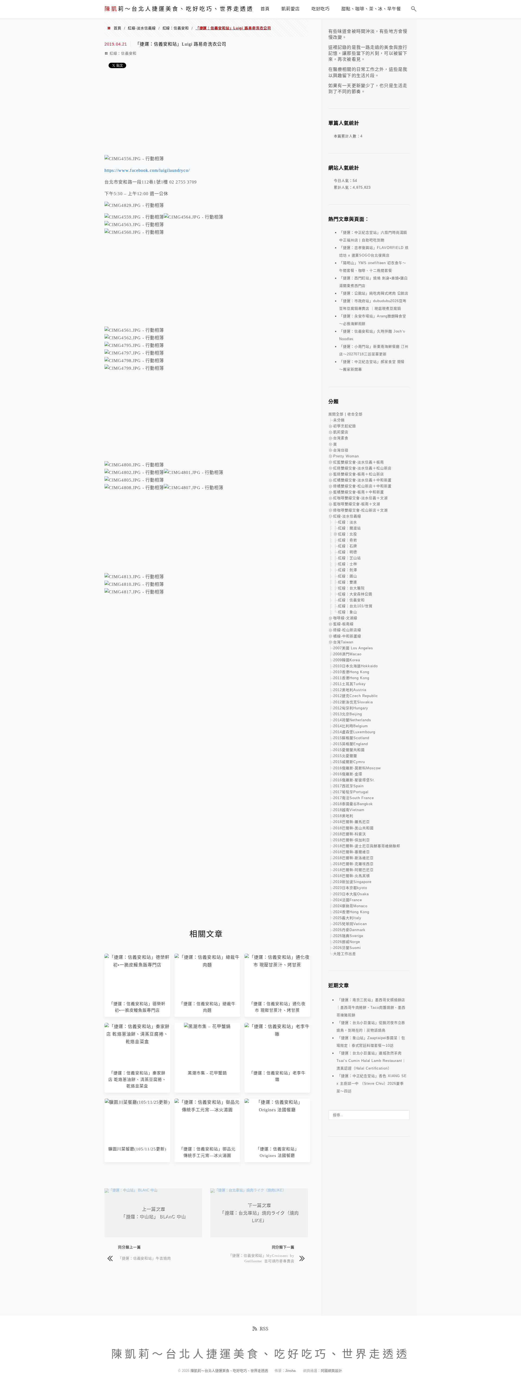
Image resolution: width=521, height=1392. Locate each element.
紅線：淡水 (347, 522)
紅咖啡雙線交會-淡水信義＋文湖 (360, 498)
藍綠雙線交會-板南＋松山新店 (358, 474)
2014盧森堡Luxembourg (354, 732)
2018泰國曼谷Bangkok (353, 804)
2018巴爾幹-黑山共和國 (353, 828)
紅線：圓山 (347, 576)
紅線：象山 (347, 612)
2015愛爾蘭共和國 (349, 750)
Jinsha (290, 1371)
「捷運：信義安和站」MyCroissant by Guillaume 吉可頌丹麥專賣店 (261, 1258)
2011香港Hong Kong (351, 678)
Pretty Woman (346, 456)
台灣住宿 (340, 450)
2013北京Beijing (347, 714)
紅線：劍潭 (347, 570)
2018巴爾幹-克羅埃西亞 (353, 864)
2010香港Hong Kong (351, 672)
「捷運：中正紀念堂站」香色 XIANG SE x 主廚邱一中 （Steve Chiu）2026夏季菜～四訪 (371, 1083)
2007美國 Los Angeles (353, 648)
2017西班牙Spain (348, 786)
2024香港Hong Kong (351, 912)
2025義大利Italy (347, 918)
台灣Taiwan (343, 642)
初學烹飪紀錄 (344, 426)
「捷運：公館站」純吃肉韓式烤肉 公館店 (373, 293)
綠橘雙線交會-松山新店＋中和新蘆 (362, 486)
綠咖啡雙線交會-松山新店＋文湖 (360, 510)
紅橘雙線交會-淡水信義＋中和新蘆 (362, 480)
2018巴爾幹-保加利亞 (351, 840)
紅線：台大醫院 (351, 588)
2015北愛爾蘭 (345, 756)
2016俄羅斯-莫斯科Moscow (357, 768)
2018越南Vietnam (348, 810)
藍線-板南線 (343, 624)
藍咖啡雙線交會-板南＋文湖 (356, 504)
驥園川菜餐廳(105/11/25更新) (137, 1149)
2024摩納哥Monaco (350, 906)
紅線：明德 (347, 552)
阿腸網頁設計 (331, 1371)
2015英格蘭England (350, 744)
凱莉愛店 (340, 432)
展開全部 (336, 414)
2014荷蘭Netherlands (352, 720)
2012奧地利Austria (349, 690)
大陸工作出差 (344, 954)
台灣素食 (340, 438)
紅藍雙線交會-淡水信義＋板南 (358, 462)
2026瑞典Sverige (348, 936)
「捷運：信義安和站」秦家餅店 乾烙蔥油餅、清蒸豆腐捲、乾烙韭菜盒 (137, 1079)
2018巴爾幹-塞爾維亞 (351, 852)
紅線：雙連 (347, 582)
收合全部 (355, 414)
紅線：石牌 (347, 546)
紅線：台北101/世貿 (355, 606)
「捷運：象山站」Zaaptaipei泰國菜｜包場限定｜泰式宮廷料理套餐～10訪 (370, 1042)
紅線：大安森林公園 (355, 594)
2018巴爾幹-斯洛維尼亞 (353, 858)
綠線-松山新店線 (347, 630)
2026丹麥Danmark (349, 930)
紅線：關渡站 (349, 528)
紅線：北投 (347, 534)
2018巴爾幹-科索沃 (349, 834)
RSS (264, 1328)
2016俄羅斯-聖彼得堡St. (354, 780)
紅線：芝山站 (349, 558)
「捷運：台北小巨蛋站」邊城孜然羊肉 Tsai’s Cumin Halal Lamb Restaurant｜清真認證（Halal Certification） (371, 1060)
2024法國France (347, 900)
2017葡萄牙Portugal (350, 792)
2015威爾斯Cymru (349, 762)
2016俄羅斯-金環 (347, 774)
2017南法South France (353, 798)
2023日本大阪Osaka (351, 894)
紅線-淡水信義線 (141, 28)
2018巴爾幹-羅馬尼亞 (351, 822)
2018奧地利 (343, 816)
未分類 (339, 420)
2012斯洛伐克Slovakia (353, 702)
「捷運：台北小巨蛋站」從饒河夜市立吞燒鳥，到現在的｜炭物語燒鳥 (370, 1026)
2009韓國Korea (346, 660)
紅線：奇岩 (347, 540)
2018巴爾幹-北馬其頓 (351, 876)
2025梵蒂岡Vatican (350, 924)
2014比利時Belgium (350, 726)
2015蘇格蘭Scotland (351, 738)
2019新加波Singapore (352, 882)
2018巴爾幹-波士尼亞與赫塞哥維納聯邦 (366, 846)
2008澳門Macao (347, 654)
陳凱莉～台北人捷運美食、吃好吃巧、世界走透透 (229, 1371)
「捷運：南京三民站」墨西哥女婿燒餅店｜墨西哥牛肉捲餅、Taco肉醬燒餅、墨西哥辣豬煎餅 (370, 1007)
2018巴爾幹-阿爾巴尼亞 (353, 870)
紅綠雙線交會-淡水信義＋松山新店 (362, 468)
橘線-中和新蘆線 (347, 636)
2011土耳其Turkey (349, 684)
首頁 (117, 28)
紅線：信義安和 (176, 28)
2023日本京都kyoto (350, 888)
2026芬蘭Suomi (347, 948)
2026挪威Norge (346, 942)
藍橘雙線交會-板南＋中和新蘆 (358, 492)
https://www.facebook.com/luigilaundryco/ (147, 170)
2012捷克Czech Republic (355, 696)
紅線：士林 (347, 564)
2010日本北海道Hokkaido (355, 666)
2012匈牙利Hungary (350, 708)
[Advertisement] (206, 113)
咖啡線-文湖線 (345, 618)
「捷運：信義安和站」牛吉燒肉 (144, 1258)
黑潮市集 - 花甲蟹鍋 (207, 1073)
